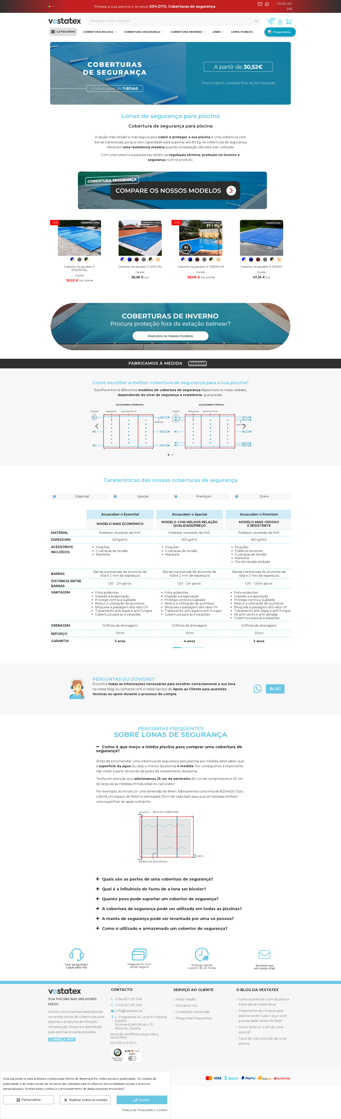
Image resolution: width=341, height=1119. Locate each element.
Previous (97, 426)
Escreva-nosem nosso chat (264, 967)
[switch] (132, 1058)
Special (143, 496)
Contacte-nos (186, 1005)
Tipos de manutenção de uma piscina (262, 1041)
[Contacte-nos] (271, 20)
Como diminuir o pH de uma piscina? (261, 1029)
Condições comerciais (192, 1012)
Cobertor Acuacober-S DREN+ (262, 266)
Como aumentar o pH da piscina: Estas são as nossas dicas (264, 1001)
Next (244, 426)
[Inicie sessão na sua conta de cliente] (280, 21)
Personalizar (28, 1100)
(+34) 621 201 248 (128, 999)
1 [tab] (168, 455)
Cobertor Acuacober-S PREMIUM (201, 266)
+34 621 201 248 (284, 6)
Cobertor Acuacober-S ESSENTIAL (79, 268)
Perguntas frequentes (194, 1018)
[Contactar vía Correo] (260, 6)
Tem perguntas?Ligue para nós (76, 966)
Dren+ (264, 496)
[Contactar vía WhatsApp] (267, 6)
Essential (82, 496)
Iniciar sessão (186, 999)
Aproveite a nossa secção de (155, 6)
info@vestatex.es (128, 1011)
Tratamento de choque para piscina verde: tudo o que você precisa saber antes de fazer (263, 1016)
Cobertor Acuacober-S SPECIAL (140, 266)
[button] (63, 32)
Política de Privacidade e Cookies (144, 1110)
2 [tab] (172, 455)
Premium (203, 496)
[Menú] (139, 1049)
